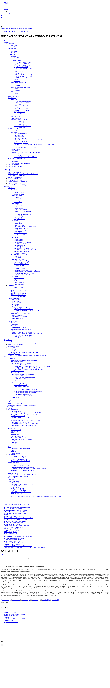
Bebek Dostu (14, 330)
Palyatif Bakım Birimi (17, 318)
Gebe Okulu (14, 161)
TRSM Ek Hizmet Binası (14, 183)
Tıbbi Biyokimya (19, 282)
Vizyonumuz (14, 51)
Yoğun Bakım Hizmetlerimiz (19, 293)
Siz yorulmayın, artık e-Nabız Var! (20, 490)
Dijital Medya (8, 471)
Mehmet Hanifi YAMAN (21, 109)
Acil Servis (14, 189)
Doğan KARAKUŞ (19, 112)
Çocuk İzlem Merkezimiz (18, 304)
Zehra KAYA (18, 202)
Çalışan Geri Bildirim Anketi (19, 456)
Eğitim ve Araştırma (13, 130)
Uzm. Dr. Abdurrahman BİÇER (23, 68)
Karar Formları (18, 154)
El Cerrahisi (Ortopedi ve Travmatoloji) (25, 226)
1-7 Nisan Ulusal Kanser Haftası (13, 515)
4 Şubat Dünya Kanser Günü (12, 541)
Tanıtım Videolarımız (13, 473)
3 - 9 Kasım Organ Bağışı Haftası (13, 544)
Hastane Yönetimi (12, 54)
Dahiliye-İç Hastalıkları (20, 209)
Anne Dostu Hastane (16, 323)
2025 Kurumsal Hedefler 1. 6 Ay (23, 124)
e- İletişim (13, 349)
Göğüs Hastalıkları (19, 219)
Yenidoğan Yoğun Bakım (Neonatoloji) (25, 270)
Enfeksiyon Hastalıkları (20, 212)
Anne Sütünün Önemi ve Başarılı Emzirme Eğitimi (25, 332)
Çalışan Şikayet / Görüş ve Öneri (20, 465)
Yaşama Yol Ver (15, 485)
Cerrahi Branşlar (15, 220)
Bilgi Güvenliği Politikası (14, 164)
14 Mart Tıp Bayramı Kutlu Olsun (13, 522)
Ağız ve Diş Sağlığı (16, 195)
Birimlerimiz (11, 285)
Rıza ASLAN (18, 198)
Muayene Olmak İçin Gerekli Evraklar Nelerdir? (24, 414)
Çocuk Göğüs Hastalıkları (21, 247)
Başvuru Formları (19, 135)
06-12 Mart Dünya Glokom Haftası (13, 527)
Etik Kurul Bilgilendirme (21, 143)
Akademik (7, 169)
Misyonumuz (14, 50)
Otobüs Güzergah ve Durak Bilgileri (21, 448)
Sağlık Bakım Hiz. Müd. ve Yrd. (20, 82)
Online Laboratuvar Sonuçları (16, 402)
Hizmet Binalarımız (9, 171)
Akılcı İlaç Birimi (15, 299)
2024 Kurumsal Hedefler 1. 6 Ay (23, 127)
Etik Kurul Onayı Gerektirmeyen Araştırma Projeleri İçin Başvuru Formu (34, 144)
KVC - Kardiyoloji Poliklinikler (19, 437)
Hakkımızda (11, 341)
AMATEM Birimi (16, 301)
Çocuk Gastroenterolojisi (21, 243)
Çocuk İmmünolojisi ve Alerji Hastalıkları (25, 250)
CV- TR (16, 57)
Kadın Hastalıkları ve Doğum (22, 261)
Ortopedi (16, 236)
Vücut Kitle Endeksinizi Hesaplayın (21, 492)
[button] (6, 9)
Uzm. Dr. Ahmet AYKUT (21, 70)
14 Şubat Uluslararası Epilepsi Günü (14, 538)
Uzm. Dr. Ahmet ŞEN (20, 71)
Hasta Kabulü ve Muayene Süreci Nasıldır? (26, 389)
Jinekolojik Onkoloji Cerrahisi (22, 262)
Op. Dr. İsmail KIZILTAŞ (21, 64)
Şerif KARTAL (18, 107)
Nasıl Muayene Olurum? (17, 371)
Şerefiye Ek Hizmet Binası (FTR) (17, 185)
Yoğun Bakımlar (15, 267)
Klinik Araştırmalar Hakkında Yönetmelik (25, 147)
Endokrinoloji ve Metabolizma (22, 211)
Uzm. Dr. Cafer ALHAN (21, 73)
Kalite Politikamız (16, 118)
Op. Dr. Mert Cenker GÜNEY (22, 65)
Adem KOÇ (17, 104)
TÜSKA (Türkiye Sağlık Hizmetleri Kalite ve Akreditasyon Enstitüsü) (27, 355)
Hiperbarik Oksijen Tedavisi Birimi (20, 313)
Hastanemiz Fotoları (13, 478)
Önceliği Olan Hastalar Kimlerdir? (20, 417)
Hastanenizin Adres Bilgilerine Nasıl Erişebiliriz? (24, 423)
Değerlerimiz (14, 46)
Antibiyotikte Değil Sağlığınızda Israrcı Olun (23, 489)
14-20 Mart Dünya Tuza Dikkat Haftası (15, 521)
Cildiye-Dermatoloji (19, 208)
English (6, 3)
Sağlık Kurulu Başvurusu (18, 382)
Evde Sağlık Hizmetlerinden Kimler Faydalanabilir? (28, 391)
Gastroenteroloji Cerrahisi (21, 228)
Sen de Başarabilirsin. (17, 493)
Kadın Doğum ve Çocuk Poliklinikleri (21, 439)
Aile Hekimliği (18, 205)
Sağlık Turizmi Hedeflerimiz (15, 344)
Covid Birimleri (15, 442)
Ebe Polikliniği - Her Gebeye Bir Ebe (21, 337)
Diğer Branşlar (15, 276)
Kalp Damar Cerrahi (20, 256)
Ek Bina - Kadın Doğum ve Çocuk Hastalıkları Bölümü (23, 174)
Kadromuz (14, 99)
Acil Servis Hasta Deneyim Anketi (20, 461)
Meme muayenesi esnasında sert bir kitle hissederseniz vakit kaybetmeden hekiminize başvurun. (37, 496)
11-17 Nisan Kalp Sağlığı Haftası (13, 508)
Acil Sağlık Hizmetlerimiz (18, 287)
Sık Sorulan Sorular (13, 409)
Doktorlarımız (11, 188)
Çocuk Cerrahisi (18, 239)
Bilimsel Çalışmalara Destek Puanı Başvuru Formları (28, 140)
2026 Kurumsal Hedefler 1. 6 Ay (23, 121)
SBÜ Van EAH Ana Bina (15, 172)
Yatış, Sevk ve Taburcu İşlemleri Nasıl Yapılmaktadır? (25, 420)
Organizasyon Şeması (13, 96)
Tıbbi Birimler (8, 186)
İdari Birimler (14, 431)
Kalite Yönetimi (12, 98)
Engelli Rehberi (15, 380)
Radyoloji (17, 281)
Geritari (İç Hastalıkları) (20, 217)
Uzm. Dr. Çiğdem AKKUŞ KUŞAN (24, 74)
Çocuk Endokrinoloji (20, 240)
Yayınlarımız (14, 150)
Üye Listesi (17, 155)
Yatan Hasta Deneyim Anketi (19, 458)
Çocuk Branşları (15, 237)
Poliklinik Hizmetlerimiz (17, 288)
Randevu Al (11, 400)
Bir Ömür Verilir (15, 482)
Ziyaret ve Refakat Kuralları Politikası (21, 363)
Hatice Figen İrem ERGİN (21, 110)
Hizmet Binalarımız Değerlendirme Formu (22, 467)
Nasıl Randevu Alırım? (17, 411)
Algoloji (16, 206)
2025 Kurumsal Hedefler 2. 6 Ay (23, 122)
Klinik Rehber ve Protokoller (15, 129)
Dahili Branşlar (15, 203)
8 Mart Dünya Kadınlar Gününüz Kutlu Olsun (16, 525)
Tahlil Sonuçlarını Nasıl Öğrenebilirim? (21, 419)
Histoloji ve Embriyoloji (21, 265)
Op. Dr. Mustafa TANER (21, 67)
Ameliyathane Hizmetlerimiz (19, 292)
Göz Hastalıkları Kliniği (20, 233)
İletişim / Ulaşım (8, 406)
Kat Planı (13, 451)
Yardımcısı (17, 81)
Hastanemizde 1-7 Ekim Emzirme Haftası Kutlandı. (18, 546)
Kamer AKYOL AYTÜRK (21, 102)
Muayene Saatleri (15, 372)
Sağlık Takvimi (12, 479)
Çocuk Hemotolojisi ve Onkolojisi (23, 248)
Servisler (13, 440)
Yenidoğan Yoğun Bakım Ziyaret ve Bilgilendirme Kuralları (30, 368)
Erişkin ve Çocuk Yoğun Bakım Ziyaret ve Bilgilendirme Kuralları (32, 366)
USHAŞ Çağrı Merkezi (14, 354)
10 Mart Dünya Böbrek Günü (12, 524)
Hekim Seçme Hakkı (20, 378)
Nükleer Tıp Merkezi (16, 315)
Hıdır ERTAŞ (18, 113)
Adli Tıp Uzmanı (19, 278)
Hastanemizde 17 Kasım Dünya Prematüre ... (16, 504)
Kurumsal (6, 42)
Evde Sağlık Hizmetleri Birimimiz (23, 394)
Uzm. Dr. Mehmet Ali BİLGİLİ (23, 76)
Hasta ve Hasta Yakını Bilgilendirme (24, 395)
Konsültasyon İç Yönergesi (15, 166)
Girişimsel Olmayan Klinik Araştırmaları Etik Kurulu (25, 152)
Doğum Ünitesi (15, 326)
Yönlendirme (7, 357)
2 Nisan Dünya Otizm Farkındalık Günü (15, 513)
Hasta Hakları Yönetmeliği (21, 375)
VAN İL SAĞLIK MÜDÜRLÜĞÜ (15, 32)
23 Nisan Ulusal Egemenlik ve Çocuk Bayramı (17, 507)
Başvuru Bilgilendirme (20, 133)
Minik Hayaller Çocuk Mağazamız (20, 163)
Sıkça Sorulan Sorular (13, 346)
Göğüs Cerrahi (18, 231)
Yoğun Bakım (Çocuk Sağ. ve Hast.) (24, 273)
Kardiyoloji (17, 257)
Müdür (16, 79)
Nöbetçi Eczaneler (16, 397)
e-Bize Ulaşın (11, 347)
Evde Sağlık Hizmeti (16, 495)
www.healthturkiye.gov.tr (18, 350)
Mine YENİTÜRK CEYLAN (22, 105)
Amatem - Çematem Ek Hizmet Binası (18, 181)
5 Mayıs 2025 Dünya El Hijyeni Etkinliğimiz (26, 310)
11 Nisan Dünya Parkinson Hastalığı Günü (15, 510)
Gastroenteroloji (18, 216)
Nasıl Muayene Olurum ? (18, 416)
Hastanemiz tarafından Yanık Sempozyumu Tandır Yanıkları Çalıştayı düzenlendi (26, 547)
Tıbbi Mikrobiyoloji (19, 284)
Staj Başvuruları (15, 149)
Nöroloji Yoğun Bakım (20, 268)
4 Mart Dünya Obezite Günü (12, 529)
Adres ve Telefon (12, 408)
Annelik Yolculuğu (13, 321)
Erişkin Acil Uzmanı (20, 192)
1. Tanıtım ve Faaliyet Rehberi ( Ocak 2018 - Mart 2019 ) (23, 475)
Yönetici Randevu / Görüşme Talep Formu (22, 470)
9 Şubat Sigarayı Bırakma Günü (12, 539)
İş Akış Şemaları (15, 116)
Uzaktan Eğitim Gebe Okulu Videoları (21, 329)
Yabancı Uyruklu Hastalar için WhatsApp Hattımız (25, 352)
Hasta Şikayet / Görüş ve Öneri (19, 464)
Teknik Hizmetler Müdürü (18, 91)
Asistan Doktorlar (19, 194)
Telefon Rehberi (12, 428)
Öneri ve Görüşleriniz (13, 462)
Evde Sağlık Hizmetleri (17, 383)
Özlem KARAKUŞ (19, 197)
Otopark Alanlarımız (16, 453)
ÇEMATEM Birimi (16, 302)
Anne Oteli (14, 160)
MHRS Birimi (15, 434)
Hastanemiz (11, 43)
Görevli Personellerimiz (20, 385)
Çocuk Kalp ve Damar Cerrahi (22, 251)
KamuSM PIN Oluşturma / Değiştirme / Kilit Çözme (22, 405)
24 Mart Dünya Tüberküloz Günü (13, 516)
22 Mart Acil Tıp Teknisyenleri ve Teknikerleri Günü (18, 518)
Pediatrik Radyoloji (19, 279)
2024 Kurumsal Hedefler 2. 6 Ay (23, 126)
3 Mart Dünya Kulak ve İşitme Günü (14, 530)
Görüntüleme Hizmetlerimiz (18, 295)
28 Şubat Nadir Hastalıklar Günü (13, 535)
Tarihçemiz (14, 45)
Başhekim (13, 56)
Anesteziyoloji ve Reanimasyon (23, 222)
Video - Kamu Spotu (13, 481)
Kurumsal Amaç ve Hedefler (19, 119)
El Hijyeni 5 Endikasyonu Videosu (23, 312)
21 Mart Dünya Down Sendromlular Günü (15, 519)
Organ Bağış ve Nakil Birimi (19, 316)
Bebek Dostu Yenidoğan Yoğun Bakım (21, 335)
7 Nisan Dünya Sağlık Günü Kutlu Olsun (15, 511)
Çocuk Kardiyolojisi (19, 253)
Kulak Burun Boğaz (19, 234)
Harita (12, 450)
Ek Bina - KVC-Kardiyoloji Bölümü (18, 175)
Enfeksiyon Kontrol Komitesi (19, 307)
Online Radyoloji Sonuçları (15, 403)
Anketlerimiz (11, 454)
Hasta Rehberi (11, 358)
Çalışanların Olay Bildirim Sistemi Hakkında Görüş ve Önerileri (28, 468)
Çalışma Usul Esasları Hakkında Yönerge (25, 157)
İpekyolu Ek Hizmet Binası (15, 177)
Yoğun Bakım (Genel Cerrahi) (22, 274)
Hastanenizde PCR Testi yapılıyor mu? (21, 422)
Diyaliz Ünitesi (15, 306)
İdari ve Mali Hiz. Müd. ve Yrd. (19, 78)
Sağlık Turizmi (8, 340)
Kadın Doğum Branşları (17, 259)
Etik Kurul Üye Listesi (20, 146)
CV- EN (16, 59)
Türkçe (6, 2)
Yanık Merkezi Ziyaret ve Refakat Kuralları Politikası (28, 369)
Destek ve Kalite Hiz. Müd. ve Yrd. (20, 87)
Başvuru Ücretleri (19, 136)
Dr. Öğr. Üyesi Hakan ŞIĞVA (22, 62)
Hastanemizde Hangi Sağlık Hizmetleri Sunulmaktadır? (26, 413)
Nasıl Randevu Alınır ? (17, 361)
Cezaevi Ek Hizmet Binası (15, 180)
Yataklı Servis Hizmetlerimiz (18, 290)
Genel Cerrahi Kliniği (20, 230)
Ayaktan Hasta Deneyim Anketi (19, 459)
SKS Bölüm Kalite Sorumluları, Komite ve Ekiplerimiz (26, 115)
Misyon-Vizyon (12, 48)
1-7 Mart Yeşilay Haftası (10, 532)
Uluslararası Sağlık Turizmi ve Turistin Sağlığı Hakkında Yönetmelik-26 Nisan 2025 (34, 343)
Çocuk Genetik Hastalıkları (21, 245)
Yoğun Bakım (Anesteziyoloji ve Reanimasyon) (27, 271)
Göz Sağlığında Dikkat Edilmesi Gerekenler (23, 484)
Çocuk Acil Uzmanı (19, 191)
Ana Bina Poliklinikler (17, 436)
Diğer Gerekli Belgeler (20, 141)
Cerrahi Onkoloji (19, 225)
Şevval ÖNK (18, 200)
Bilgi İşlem (14, 433)
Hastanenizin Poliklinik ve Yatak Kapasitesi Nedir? (25, 425)
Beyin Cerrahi (18, 223)
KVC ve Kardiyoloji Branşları (19, 254)
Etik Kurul (14, 132)
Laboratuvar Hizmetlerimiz (18, 296)
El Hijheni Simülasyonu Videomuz (23, 309)
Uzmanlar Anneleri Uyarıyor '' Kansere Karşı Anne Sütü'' (26, 333)
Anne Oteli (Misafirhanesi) (18, 327)
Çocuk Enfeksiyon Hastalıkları (22, 242)
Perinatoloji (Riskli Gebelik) (22, 264)
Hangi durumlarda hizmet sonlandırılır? (25, 392)
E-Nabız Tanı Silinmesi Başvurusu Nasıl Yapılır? (24, 360)
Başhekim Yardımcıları (17, 60)
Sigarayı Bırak (15, 487)
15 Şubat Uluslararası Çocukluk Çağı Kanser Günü (18, 536)
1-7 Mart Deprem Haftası (11, 533)
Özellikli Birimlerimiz (13, 298)
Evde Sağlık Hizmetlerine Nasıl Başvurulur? (26, 388)
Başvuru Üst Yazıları (20, 138)
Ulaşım (9, 447)
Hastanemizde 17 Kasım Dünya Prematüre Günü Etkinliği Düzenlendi (23, 542)
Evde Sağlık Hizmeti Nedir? (22, 386)
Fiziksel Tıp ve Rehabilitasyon (22, 214)
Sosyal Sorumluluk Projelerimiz (16, 158)
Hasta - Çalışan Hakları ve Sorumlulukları (22, 374)
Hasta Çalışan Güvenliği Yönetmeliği (24, 377)
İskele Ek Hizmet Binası (14, 178)
